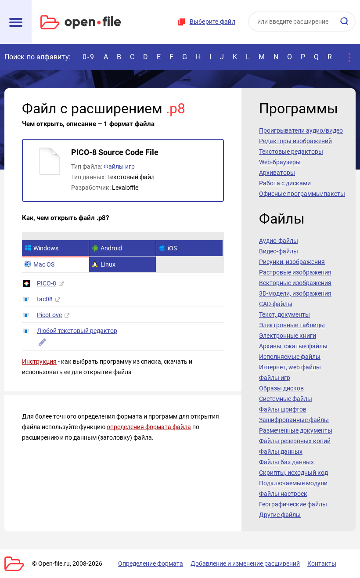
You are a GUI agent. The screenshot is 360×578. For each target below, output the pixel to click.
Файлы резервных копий (295, 440)
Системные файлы (285, 398)
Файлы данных (280, 451)
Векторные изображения (295, 282)
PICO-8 (46, 283)
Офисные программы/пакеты (302, 193)
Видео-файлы (278, 251)
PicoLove (49, 314)
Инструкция (39, 361)
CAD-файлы (275, 303)
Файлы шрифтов (282, 409)
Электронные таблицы (292, 325)
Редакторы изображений (295, 140)
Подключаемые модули (293, 483)
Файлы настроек (283, 493)
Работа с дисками (285, 183)
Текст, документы (284, 314)
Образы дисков (281, 388)
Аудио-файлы (278, 240)
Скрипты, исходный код (293, 472)
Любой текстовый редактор (77, 330)
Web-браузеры (280, 162)
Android (111, 248)
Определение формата (150, 563)
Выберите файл (212, 21)
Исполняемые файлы (289, 356)
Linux (108, 264)
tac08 (45, 299)
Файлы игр (119, 166)
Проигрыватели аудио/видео (301, 130)
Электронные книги (287, 335)
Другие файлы (280, 514)
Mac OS (43, 264)
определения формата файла (149, 426)
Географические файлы (293, 504)
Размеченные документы (295, 430)
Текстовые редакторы (291, 151)
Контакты (321, 563)
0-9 (89, 57)
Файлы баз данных (286, 462)
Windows (45, 248)
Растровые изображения (295, 272)
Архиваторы (277, 172)
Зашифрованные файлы (294, 419)
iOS (172, 248)
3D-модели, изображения (295, 293)
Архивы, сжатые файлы (293, 346)
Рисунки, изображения (292, 261)
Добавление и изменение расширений (245, 563)
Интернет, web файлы (290, 367)
